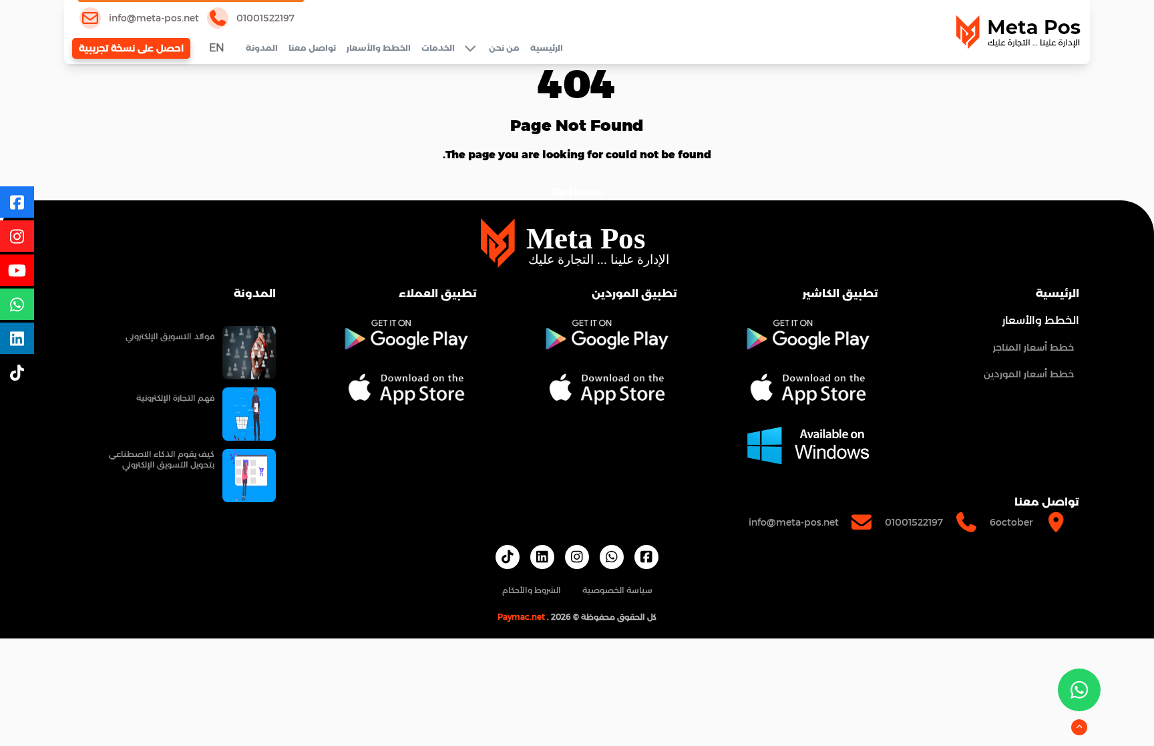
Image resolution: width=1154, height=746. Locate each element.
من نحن (504, 48)
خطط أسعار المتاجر (1033, 347)
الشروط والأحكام (531, 590)
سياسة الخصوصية (617, 590)
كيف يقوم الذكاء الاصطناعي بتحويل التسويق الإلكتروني (161, 459)
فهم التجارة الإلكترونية (175, 398)
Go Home (577, 192)
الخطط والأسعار (379, 48)
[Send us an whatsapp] (1079, 690)
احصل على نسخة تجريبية (131, 48)
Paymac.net (521, 617)
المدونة (262, 48)
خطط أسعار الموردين (1029, 374)
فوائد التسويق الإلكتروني (170, 336)
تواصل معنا (312, 48)
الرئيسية (546, 48)
